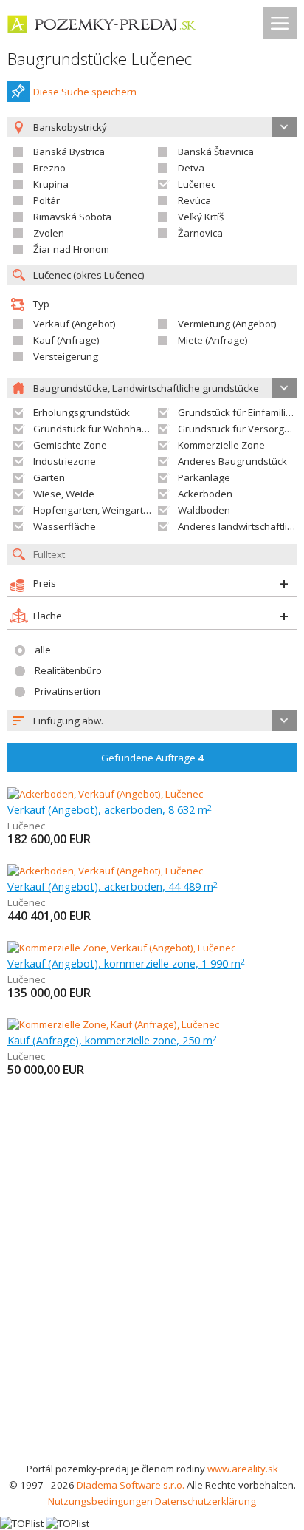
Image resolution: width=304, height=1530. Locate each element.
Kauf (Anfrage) (66, 340)
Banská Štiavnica (216, 151)
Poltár (46, 200)
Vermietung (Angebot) (227, 323)
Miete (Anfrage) (213, 340)
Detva (191, 167)
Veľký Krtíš (201, 216)
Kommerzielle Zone (221, 445)
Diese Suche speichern (85, 91)
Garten (49, 477)
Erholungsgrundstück (81, 412)
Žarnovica (200, 232)
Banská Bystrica (69, 151)
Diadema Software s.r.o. (130, 1485)
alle (43, 649)
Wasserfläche (64, 526)
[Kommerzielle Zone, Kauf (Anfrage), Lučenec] (113, 1024)
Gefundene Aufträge (152, 757)
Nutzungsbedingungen (100, 1501)
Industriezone (64, 461)
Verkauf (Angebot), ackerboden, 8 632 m (109, 809)
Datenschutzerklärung (205, 1501)
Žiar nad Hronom (71, 249)
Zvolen (48, 232)
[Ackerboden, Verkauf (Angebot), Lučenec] (105, 793)
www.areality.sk (242, 1468)
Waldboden (204, 510)
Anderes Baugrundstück (232, 461)
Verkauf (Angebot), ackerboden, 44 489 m (112, 886)
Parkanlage (204, 477)
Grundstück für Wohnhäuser (97, 428)
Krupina (51, 184)
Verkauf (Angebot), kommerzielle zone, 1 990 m (126, 963)
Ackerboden (205, 493)
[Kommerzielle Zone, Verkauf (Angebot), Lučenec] (121, 947)
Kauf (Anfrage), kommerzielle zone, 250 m (112, 1040)
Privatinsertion (67, 691)
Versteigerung (65, 356)
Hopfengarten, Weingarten (94, 510)
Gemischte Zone (70, 445)
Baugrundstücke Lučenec (99, 58)
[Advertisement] (152, 1301)
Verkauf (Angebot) (74, 323)
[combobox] (152, 720)
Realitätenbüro (68, 670)
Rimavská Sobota (72, 216)
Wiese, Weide (63, 493)
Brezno (49, 167)
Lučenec (196, 184)
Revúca (194, 200)
